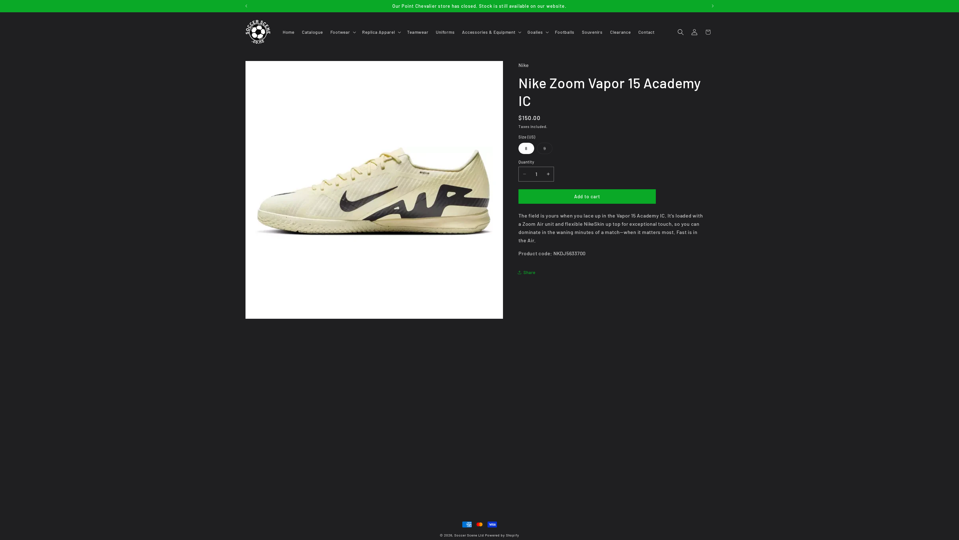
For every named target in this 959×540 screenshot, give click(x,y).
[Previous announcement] (246, 6)
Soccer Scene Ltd (469, 535)
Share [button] (529, 272)
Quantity (526, 162)
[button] (343, 32)
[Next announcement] (712, 6)
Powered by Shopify (502, 535)
